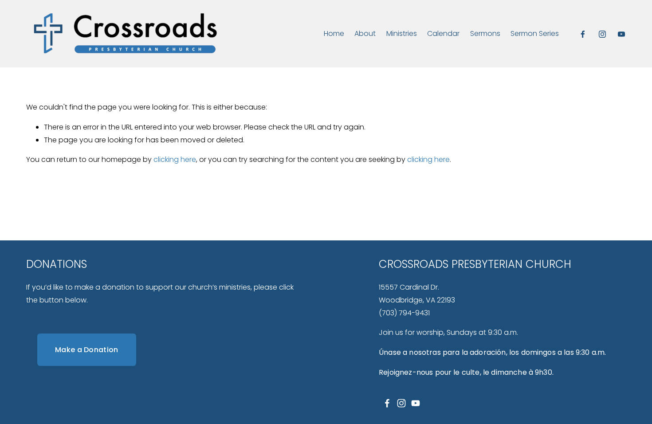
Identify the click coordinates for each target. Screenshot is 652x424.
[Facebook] (582, 34)
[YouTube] (621, 34)
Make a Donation (86, 350)
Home (334, 33)
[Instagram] (602, 34)
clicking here (174, 159)
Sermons (485, 33)
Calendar (443, 33)
